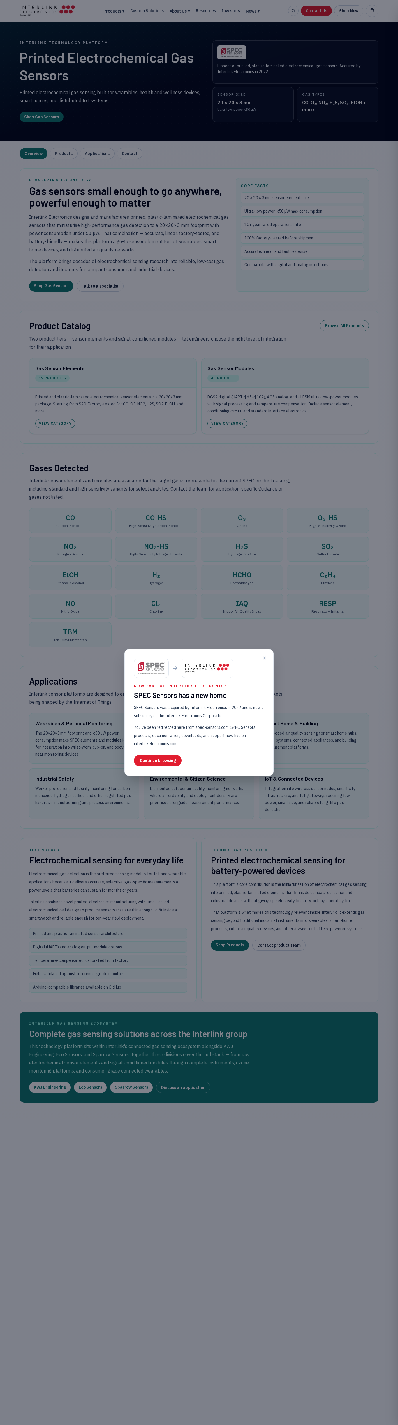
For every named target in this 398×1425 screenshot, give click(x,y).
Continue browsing (158, 760)
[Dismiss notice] (264, 658)
